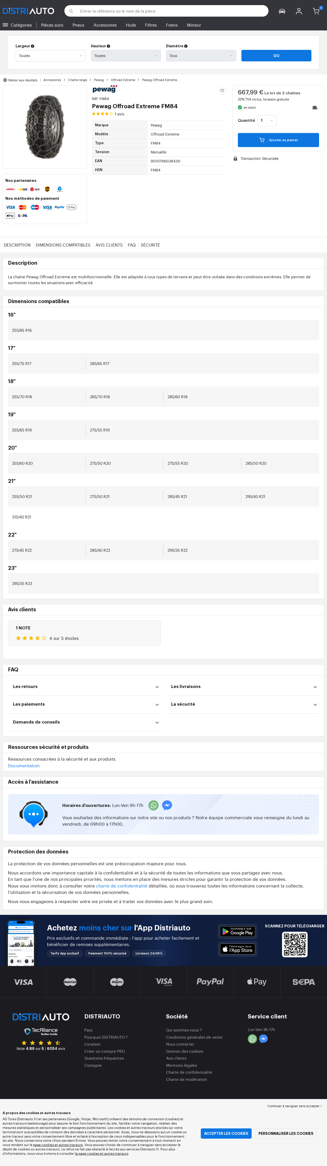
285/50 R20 (256, 463)
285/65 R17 (99, 363)
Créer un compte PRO (104, 1051)
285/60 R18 (178, 396)
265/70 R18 (100, 396)
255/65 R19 (22, 429)
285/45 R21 (177, 496)
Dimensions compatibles (63, 245)
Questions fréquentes (104, 1058)
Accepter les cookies (226, 1133)
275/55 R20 (178, 463)
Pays (88, 1029)
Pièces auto (52, 25)
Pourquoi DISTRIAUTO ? (106, 1037)
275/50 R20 (100, 463)
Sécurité (150, 245)
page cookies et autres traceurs (58, 1144)
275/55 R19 (100, 429)
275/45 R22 (22, 550)
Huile (131, 25)
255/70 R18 (22, 396)
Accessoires (105, 25)
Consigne (93, 1065)
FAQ (132, 245)
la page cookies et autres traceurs (101, 1153)
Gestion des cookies (184, 1051)
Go (276, 56)
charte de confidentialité (121, 886)
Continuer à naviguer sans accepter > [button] (294, 1106)
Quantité (246, 121)
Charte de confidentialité (189, 1072)
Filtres (151, 25)
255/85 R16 (22, 330)
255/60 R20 (22, 463)
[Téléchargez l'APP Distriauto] (237, 931)
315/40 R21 (21, 516)
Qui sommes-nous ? (184, 1029)
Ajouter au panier (283, 140)
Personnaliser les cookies (286, 1133)
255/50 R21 (22, 496)
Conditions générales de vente (194, 1037)
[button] (282, 11)
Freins (172, 25)
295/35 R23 (22, 583)
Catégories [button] (21, 25)
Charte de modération (186, 1079)
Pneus (78, 25)
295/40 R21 (255, 496)
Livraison (92, 1044)
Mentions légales (181, 1065)
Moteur (194, 25)
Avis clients (109, 245)
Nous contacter (180, 1044)
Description (17, 245)
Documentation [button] (24, 765)
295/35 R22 (178, 550)
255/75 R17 (21, 363)
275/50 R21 (100, 496)
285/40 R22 (100, 550)
